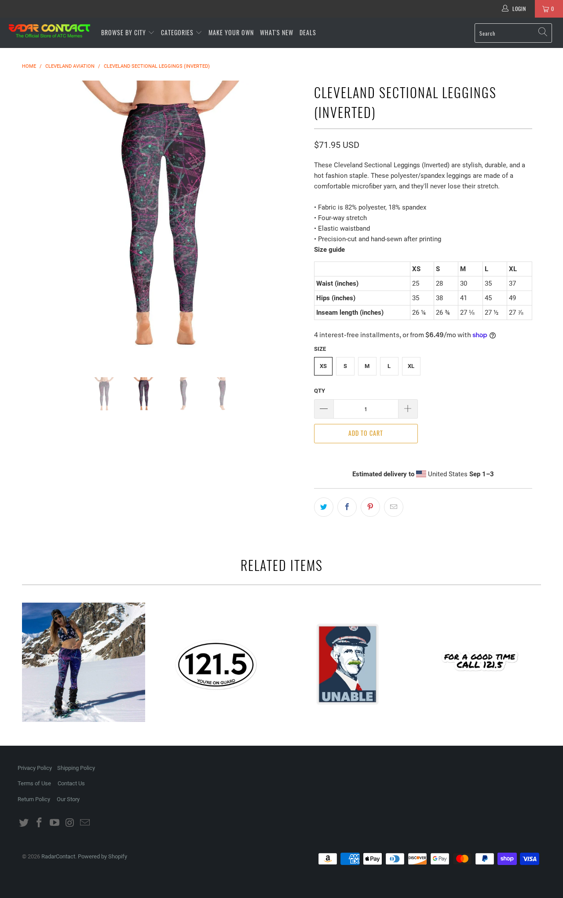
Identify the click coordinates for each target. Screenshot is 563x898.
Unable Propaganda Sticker (347, 664)
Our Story (68, 799)
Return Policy (34, 799)
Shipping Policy (76, 768)
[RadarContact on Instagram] (70, 823)
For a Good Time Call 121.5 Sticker (479, 664)
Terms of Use (34, 783)
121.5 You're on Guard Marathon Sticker (215, 664)
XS (323, 366)
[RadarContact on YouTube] (54, 823)
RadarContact (58, 856)
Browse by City (123, 32)
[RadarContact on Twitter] (24, 823)
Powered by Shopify (102, 856)
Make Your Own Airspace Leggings (83, 662)
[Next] (290, 222)
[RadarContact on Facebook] (39, 823)
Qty (319, 390)
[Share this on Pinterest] (370, 507)
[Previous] (37, 222)
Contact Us (71, 783)
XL (411, 366)
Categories (178, 32)
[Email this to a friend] (393, 507)
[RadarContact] (49, 31)
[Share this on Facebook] (347, 507)
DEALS (308, 32)
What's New (276, 32)
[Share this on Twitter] (323, 507)
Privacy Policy (35, 768)
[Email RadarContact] (85, 823)
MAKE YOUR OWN (231, 32)
